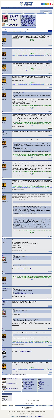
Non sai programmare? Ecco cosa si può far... (12, 383)
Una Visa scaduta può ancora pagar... (28, 382)
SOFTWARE (25, 7)
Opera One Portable (41, 382)
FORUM (42, 7)
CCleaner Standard (41, 384)
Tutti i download (40, 391)
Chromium (40, 379)
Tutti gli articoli (4, 391)
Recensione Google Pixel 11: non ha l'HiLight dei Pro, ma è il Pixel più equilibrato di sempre (14, 17)
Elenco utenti (35, 13)
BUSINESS (32, 411)
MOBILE (11, 7)
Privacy (17, 416)
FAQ (14, 13)
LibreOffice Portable (41, 381)
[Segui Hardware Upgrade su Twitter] (44, 4)
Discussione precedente (24, 376)
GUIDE (45, 7)
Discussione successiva (30, 376)
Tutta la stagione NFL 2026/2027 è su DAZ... (28, 385)
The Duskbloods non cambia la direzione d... (28, 383)
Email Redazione (31, 416)
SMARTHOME (38, 7)
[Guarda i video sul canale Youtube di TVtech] (50, 4)
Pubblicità (20, 416)
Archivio (45, 405)
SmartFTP (40, 386)
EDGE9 (29, 7)
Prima (8, 374)
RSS (34, 416)
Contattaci (35, 405)
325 (23, 374)
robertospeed (4, 349)
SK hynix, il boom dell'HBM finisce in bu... (28, 387)
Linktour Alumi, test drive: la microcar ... (28, 388)
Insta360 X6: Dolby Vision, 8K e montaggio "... (12, 388)
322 (19, 374)
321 (17, 374)
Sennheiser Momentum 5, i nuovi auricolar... (28, 379)
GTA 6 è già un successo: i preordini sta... (28, 381)
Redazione (26, 416)
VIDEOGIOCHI (15, 7)
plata (3, 35)
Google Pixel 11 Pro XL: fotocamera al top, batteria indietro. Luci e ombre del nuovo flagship (13, 20)
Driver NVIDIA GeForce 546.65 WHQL (44, 385)
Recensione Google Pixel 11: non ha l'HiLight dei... (12, 378)
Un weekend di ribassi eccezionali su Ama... (28, 384)
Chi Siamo (12, 416)
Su (52, 405)
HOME (3, 7)
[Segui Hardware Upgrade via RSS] (48, 4)
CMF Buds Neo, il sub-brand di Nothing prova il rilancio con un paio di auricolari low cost (27, 18)
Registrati (6, 13)
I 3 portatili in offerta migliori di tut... (27, 386)
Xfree (3, 255)
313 (13, 374)
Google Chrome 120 (41, 388)
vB (4, 398)
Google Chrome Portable (42, 387)
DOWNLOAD (28, 411)
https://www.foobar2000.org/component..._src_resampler (22, 268)
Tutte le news (24, 391)
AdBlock (23, 416)
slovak (3, 131)
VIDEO (41, 411)
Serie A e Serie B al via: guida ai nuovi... (28, 380)
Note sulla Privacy (48, 405)
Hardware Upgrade (40, 405)
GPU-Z (40, 380)
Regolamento (23, 13)
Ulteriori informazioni (43, 414)
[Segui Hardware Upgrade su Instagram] (52, 4)
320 (16, 374)
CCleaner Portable (41, 383)
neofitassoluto (4, 239)
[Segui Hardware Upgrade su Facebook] (42, 4)
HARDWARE (7, 7)
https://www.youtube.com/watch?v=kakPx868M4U (24, 351)
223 (10, 374)
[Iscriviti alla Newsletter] (46, 4)
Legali (15, 416)
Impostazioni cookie (40, 416)
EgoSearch (47, 13)
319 (14, 374)
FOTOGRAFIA (20, 7)
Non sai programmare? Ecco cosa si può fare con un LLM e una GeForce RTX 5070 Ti (14, 24)
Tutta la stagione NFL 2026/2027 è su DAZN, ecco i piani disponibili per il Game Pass (27, 25)
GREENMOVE (33, 7)
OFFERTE (48, 7)
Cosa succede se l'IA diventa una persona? (27, 23)
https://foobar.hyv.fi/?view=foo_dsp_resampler (21, 267)
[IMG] (5, 399)
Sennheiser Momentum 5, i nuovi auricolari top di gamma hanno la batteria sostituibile (27, 16)
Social (36, 416)
